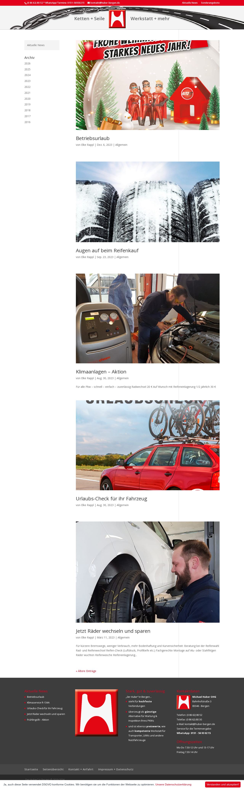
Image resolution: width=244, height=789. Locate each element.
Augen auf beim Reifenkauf (107, 250)
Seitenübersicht (53, 769)
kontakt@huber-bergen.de (200, 724)
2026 (27, 63)
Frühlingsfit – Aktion (38, 719)
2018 (27, 110)
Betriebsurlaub (93, 138)
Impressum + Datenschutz (115, 769)
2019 (27, 104)
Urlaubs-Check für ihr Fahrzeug (111, 498)
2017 (27, 116)
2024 (27, 75)
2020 (27, 98)
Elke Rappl (87, 145)
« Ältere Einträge (86, 671)
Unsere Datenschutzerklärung (173, 784)
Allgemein (121, 145)
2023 (27, 81)
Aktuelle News (190, 3)
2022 (27, 87)
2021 (27, 93)
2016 (27, 122)
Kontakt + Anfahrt (80, 769)
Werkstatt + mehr (150, 18)
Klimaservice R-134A (38, 702)
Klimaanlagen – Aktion (101, 371)
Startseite (31, 769)
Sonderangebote (210, 3)
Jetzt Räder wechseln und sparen (113, 630)
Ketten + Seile (89, 18)
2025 (27, 69)
